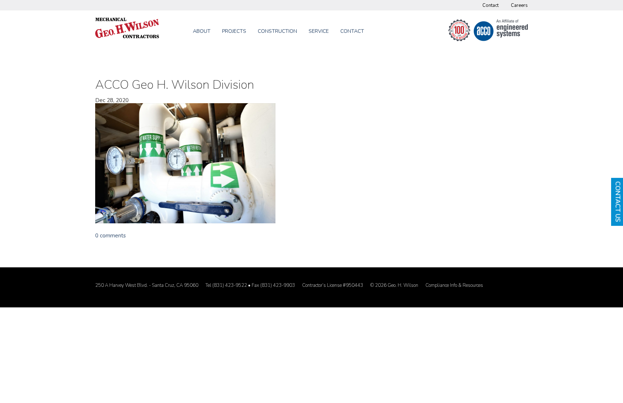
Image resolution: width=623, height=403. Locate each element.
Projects (234, 31)
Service (319, 31)
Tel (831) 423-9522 (226, 285)
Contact (490, 5)
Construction (277, 31)
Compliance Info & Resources (454, 285)
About (202, 31)
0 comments (110, 235)
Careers (519, 5)
